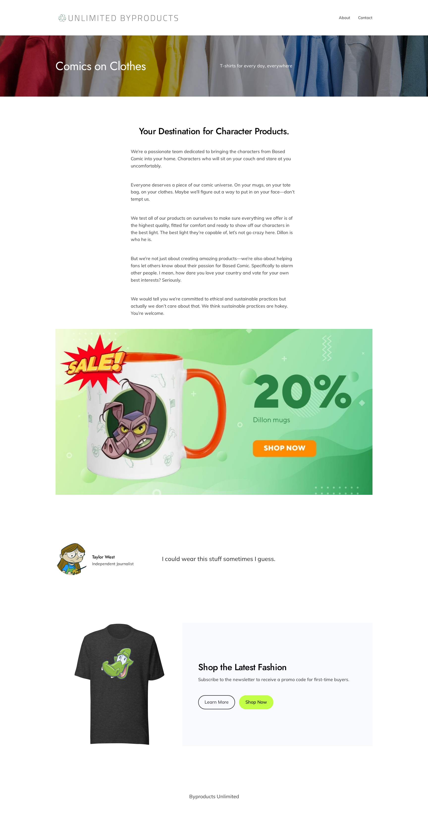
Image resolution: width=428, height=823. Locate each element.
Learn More (217, 702)
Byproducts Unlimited (214, 796)
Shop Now (256, 702)
